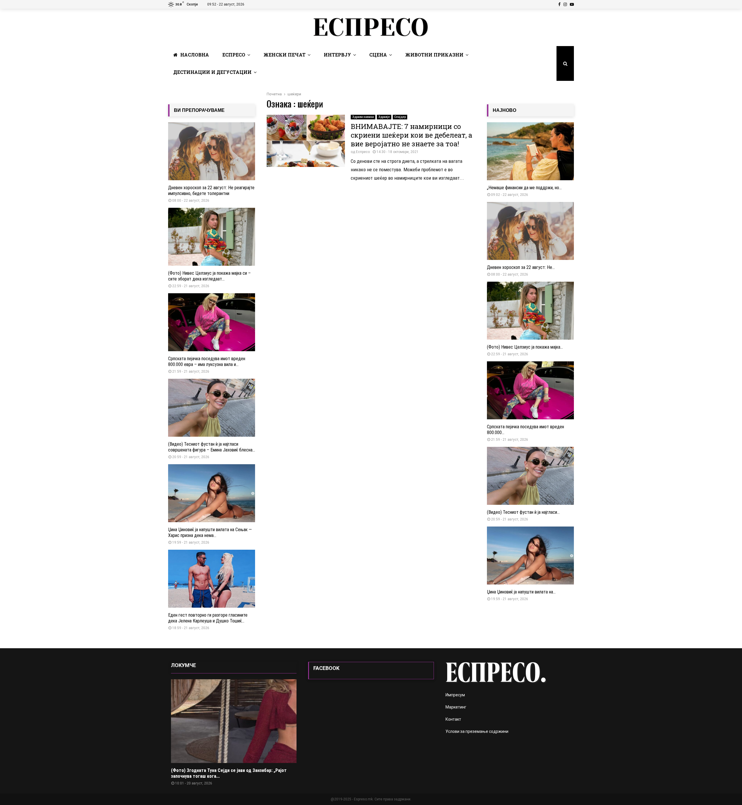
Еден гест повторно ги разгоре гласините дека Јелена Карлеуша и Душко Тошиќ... (208, 618)
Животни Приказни (434, 55)
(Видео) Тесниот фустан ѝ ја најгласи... (523, 512)
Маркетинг (455, 707)
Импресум (455, 695)
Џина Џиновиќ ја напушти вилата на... (521, 592)
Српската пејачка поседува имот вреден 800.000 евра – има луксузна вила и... (206, 361)
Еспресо (233, 55)
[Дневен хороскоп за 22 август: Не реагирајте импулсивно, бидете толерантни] (211, 151)
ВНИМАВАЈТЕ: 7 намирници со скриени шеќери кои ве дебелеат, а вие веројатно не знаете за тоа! (411, 135)
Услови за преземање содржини (476, 731)
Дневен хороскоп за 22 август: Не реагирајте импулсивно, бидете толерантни (211, 190)
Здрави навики (363, 117)
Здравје (384, 117)
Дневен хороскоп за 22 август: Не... (521, 267)
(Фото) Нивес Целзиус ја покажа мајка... (525, 347)
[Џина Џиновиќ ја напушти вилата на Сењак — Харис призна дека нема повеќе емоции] (211, 493)
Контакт (453, 719)
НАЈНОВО (504, 110)
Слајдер (400, 117)
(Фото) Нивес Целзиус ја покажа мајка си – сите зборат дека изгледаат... (209, 276)
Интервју (337, 55)
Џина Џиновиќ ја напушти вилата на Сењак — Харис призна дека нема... (210, 532)
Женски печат (284, 55)
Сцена (378, 55)
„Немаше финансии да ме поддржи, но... (524, 187)
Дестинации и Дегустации (212, 72)
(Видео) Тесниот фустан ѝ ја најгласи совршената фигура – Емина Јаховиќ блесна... (211, 447)
